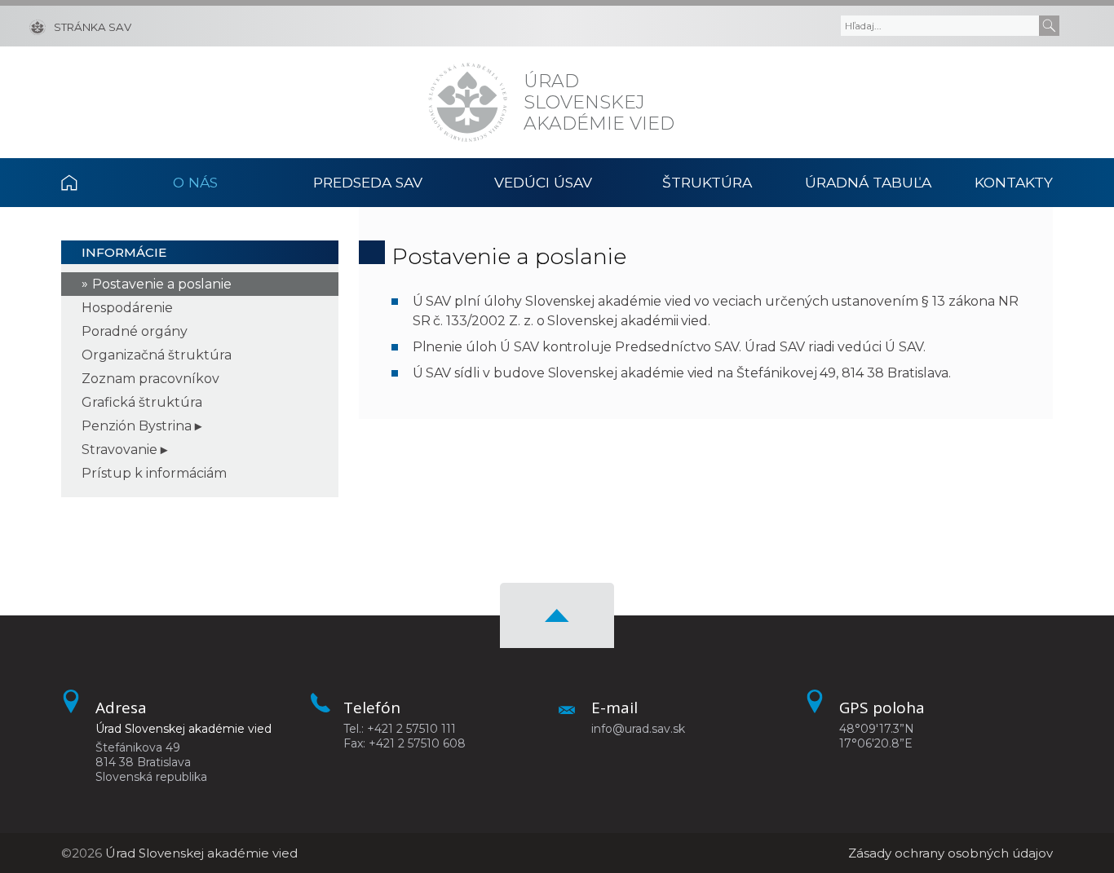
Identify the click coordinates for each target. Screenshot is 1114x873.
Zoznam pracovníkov (150, 378)
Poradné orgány (135, 331)
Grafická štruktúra (142, 402)
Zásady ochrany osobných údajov (950, 853)
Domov (87, 182)
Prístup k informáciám (154, 473)
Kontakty (1014, 182)
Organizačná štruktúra (157, 355)
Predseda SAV (367, 182)
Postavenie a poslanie (162, 284)
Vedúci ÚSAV (543, 182)
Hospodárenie (127, 307)
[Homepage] (467, 102)
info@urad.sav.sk (638, 728)
